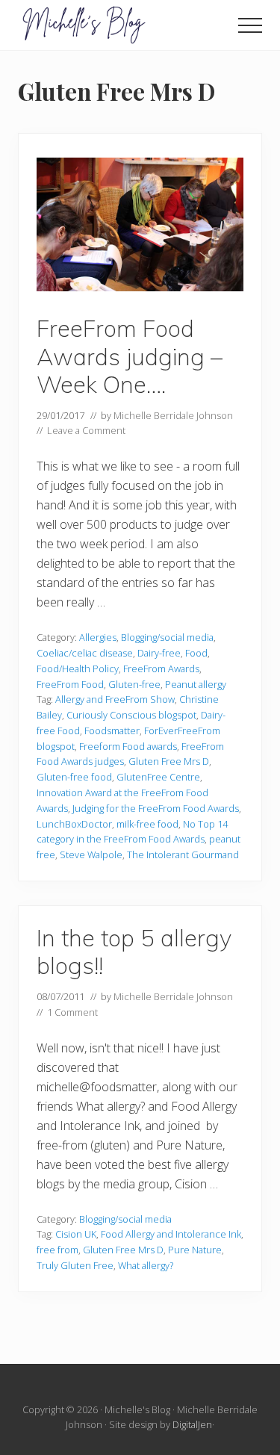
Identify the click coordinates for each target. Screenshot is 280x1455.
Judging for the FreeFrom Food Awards (155, 808)
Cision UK (75, 1234)
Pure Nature (195, 1249)
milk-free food (147, 824)
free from (57, 1249)
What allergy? (145, 1265)
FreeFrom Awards (161, 668)
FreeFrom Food (70, 684)
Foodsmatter (112, 730)
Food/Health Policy (78, 668)
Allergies (97, 637)
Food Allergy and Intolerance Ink (171, 1234)
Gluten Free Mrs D (168, 761)
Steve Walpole (91, 854)
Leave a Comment (86, 430)
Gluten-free (134, 684)
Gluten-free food (74, 777)
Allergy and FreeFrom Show (115, 699)
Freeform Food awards (128, 746)
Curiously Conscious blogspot (131, 715)
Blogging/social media (167, 637)
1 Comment (72, 1012)
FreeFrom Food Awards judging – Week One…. (130, 356)
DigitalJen (192, 1424)
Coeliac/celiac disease (85, 653)
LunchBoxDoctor (74, 824)
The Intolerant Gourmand (183, 854)
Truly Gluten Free (75, 1265)
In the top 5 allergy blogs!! (134, 952)
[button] (250, 25)
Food (196, 653)
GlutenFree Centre (158, 777)
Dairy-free (159, 653)
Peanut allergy (195, 684)
